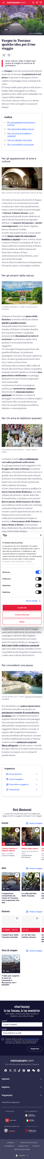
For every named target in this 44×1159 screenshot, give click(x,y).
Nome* (4, 1021)
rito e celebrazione (28, 459)
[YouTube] (28, 1070)
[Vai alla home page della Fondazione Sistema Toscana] (11, 1130)
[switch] (38, 578)
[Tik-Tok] (19, 1070)
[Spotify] (38, 1070)
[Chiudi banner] (41, 535)
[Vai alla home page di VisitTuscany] (16, 2)
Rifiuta (22, 622)
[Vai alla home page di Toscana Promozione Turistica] (31, 1130)
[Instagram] (15, 1070)
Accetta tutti (22, 608)
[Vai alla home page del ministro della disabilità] (31, 1115)
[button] (22, 1079)
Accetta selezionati (22, 615)
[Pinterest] (24, 1070)
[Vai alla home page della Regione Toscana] (10, 1120)
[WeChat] (33, 1070)
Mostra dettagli (31, 601)
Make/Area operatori (11, 1102)
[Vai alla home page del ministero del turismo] (31, 1120)
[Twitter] (10, 1070)
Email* (4, 1029)
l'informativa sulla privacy (31, 1039)
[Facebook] (5, 1070)
